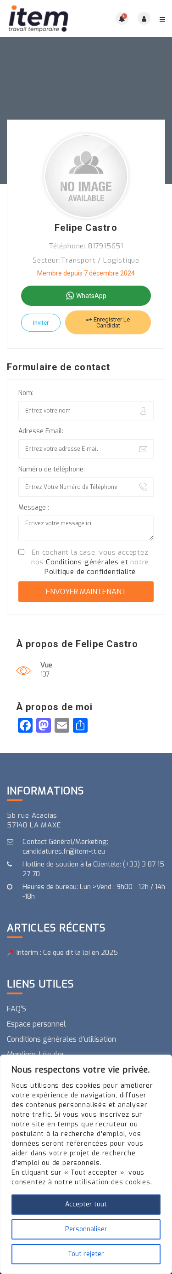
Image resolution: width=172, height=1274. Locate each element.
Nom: (25, 393)
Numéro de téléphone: (51, 469)
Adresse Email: (40, 431)
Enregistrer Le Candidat (111, 322)
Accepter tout (86, 1204)
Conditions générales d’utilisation (61, 1039)
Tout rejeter (86, 1254)
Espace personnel (36, 1024)
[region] (86, 1164)
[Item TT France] (46, 18)
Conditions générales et (87, 562)
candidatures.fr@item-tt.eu (63, 851)
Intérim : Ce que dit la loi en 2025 (66, 952)
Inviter (41, 322)
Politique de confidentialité (90, 571)
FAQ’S (16, 1009)
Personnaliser (86, 1229)
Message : (33, 507)
